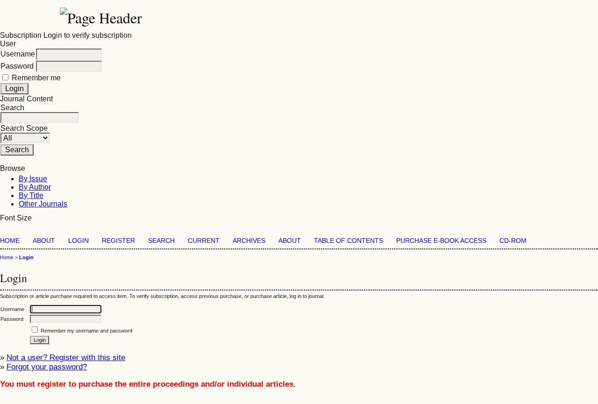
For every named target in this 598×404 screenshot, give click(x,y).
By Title (31, 195)
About (44, 240)
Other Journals (43, 204)
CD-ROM (513, 240)
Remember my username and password (86, 330)
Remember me (36, 78)
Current (204, 240)
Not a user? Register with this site (66, 357)
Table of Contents (348, 240)
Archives (249, 240)
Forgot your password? (47, 366)
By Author (35, 187)
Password (17, 66)
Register (118, 240)
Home (10, 240)
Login (78, 240)
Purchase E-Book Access (441, 240)
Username (17, 54)
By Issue (33, 179)
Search (161, 240)
